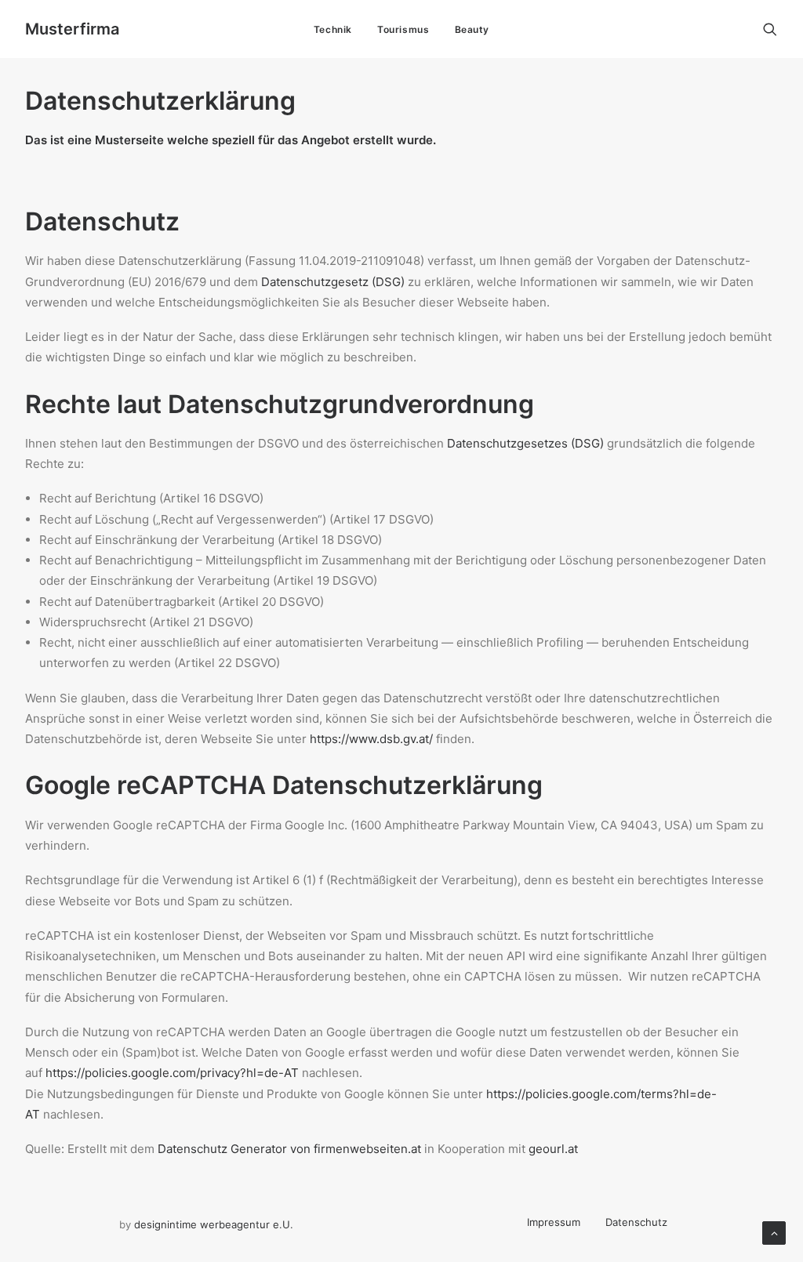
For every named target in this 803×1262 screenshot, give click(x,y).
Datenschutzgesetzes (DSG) (525, 443)
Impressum (553, 1222)
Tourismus (403, 29)
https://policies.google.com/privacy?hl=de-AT (172, 1072)
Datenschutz (636, 1222)
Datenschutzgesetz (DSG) (333, 281)
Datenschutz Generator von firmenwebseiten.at (289, 1148)
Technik (333, 29)
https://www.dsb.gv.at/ (371, 738)
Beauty (472, 29)
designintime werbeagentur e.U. (213, 1224)
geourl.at (553, 1148)
